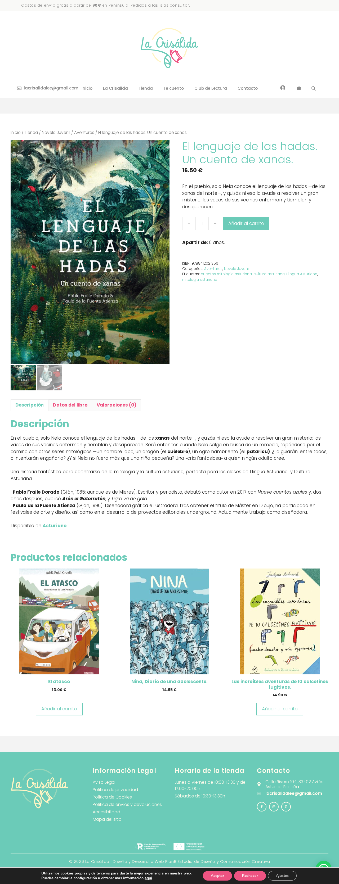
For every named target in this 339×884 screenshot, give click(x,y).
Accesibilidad (106, 812)
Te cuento (173, 88)
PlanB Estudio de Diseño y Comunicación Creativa (217, 861)
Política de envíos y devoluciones (127, 804)
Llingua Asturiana (301, 274)
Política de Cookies (112, 797)
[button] (160, 149)
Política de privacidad (115, 790)
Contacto (248, 88)
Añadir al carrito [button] (59, 709)
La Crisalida (115, 88)
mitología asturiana (199, 279)
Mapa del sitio (107, 819)
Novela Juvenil (56, 132)
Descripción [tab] (29, 405)
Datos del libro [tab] (70, 405)
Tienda (146, 88)
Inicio (87, 88)
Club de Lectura (210, 88)
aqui (148, 878)
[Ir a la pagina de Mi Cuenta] (282, 88)
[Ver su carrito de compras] (299, 88)
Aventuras (84, 132)
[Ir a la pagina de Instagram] (261, 806)
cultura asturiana (269, 274)
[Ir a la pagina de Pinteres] (286, 806)
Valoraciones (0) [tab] (116, 405)
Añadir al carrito (246, 223)
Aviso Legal (104, 782)
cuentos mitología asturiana (226, 274)
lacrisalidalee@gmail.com (51, 88)
